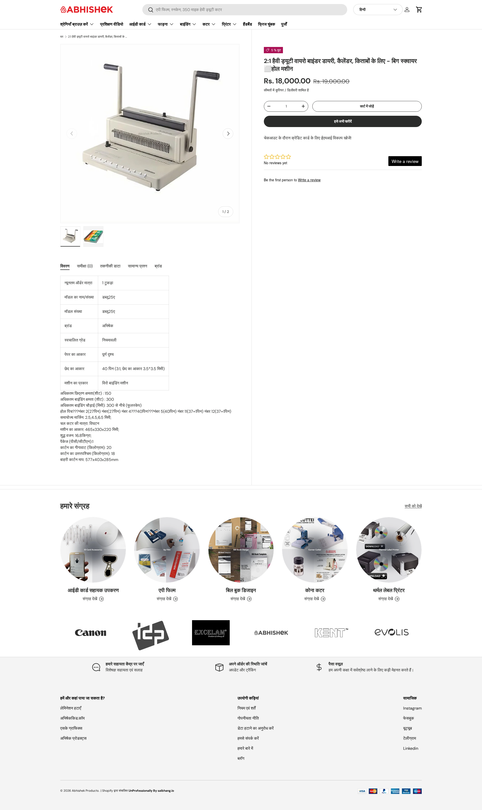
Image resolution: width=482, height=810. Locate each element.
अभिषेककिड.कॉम (72, 718)
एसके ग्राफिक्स (71, 728)
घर (61, 36)
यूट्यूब (407, 728)
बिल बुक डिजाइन (241, 590)
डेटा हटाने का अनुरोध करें (255, 728)
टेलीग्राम (409, 738)
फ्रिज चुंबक (266, 24)
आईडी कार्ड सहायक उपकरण (93, 590)
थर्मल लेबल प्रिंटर (389, 590)
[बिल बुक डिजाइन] (241, 550)
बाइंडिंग (185, 24)
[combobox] (244, 9)
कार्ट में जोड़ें (367, 106)
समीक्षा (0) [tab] (85, 266)
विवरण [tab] (65, 266)
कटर (206, 24)
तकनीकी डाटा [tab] (110, 266)
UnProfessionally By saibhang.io (151, 791)
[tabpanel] (149, 369)
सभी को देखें (413, 506)
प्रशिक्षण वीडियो (111, 24)
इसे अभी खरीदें (343, 121)
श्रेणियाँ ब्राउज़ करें (74, 24)
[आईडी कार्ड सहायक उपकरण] (93, 550)
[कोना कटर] (314, 550)
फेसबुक (408, 718)
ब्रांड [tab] (158, 266)
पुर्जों (284, 24)
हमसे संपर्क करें (248, 738)
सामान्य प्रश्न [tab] (137, 266)
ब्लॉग (240, 758)
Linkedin (410, 748)
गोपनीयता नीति (248, 718)
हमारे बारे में (245, 748)
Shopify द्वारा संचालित (115, 791)
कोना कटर (314, 590)
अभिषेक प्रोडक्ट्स (73, 738)
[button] (419, 9)
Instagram (412, 708)
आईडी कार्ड (137, 24)
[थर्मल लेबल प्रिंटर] (388, 550)
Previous (56, 635)
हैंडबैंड (247, 24)
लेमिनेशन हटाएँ (70, 708)
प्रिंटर (226, 24)
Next (425, 635)
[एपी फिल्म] (167, 550)
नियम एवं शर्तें (246, 708)
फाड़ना (163, 24)
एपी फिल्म (167, 590)
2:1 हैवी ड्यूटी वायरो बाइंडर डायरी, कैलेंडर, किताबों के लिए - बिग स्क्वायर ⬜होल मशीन (98, 36)
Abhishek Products (85, 791)
